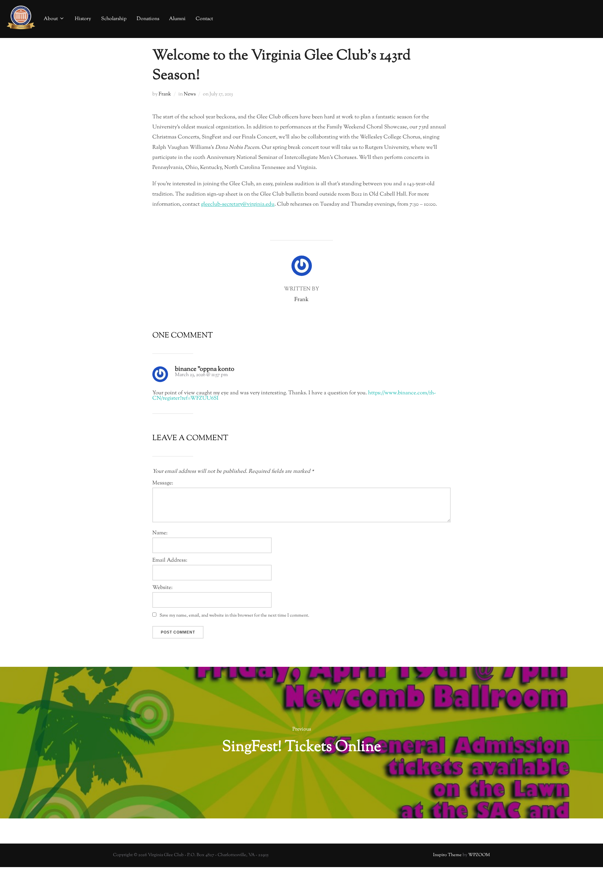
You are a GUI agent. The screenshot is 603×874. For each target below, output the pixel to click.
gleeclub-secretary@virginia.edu (237, 204)
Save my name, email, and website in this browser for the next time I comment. (234, 615)
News (190, 94)
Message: (162, 483)
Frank (165, 94)
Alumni (177, 19)
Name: (159, 533)
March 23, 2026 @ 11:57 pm (201, 375)
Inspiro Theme (447, 855)
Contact (204, 19)
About (51, 19)
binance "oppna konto (204, 369)
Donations (148, 19)
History (83, 19)
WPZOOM (479, 855)
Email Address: (169, 560)
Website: (162, 588)
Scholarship (114, 19)
